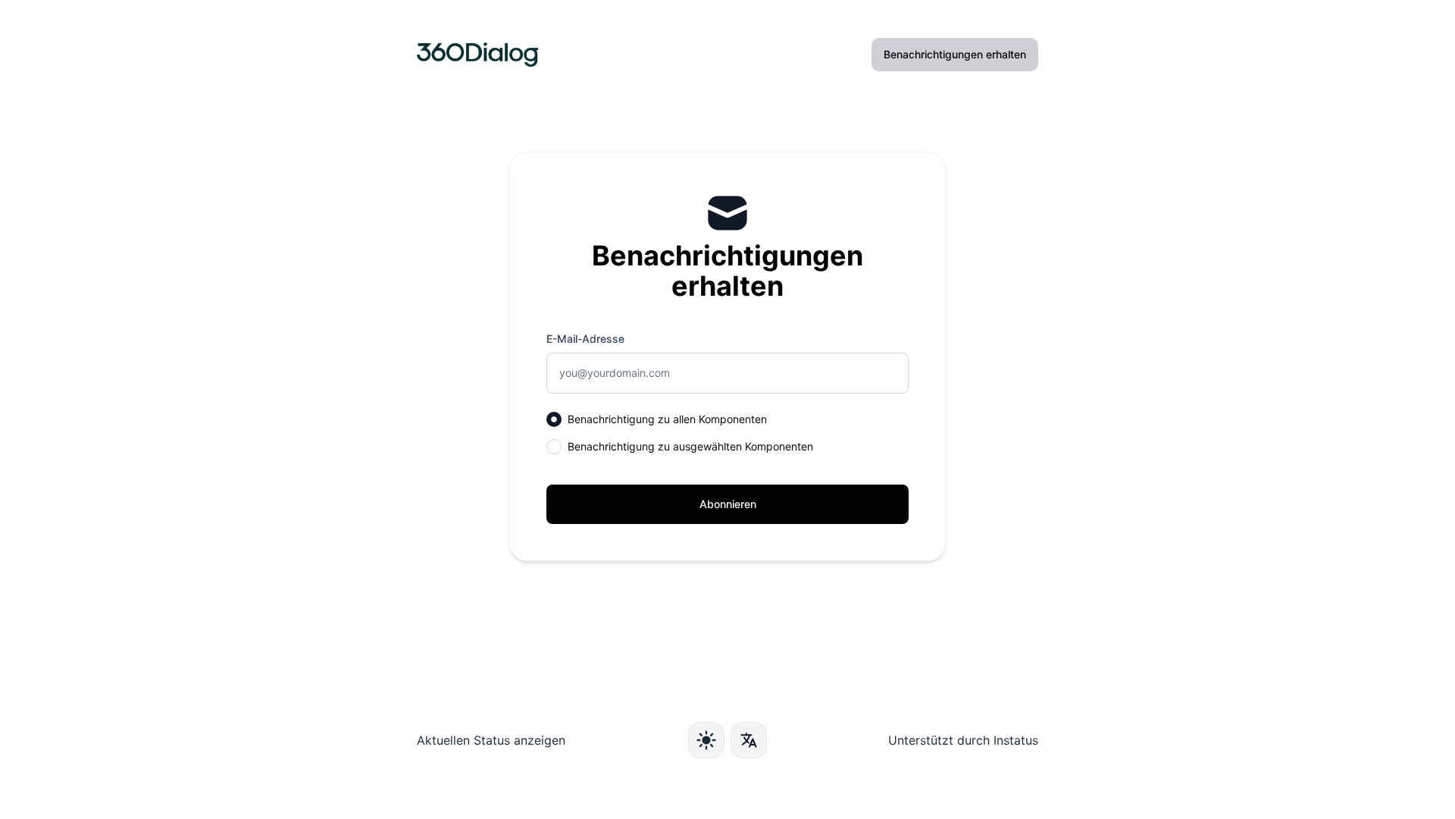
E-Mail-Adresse (585, 338)
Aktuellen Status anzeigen (491, 740)
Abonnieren (727, 503)
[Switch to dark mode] (706, 740)
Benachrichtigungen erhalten (955, 54)
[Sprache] (749, 740)
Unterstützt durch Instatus (963, 740)
